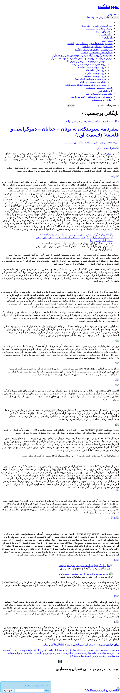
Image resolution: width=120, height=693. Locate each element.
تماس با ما (107, 40)
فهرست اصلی (111, 17)
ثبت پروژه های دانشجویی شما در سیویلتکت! (90, 43)
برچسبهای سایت (103, 31)
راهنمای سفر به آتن (78, 653)
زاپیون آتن (43, 653)
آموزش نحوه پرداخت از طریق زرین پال (86, 61)
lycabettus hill (65, 650)
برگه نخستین (105, 34)
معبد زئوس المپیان (94, 656)
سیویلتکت (108, 6)
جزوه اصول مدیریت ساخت (92, 67)
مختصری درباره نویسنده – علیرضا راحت (91, 96)
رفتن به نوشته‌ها (95, 17)
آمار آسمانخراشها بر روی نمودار (96, 25)
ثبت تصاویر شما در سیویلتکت (97, 46)
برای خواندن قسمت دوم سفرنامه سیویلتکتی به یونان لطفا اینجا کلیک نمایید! (80, 644)
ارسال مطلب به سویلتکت (99, 28)
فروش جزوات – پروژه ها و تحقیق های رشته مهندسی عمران (81, 58)
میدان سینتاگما (77, 656)
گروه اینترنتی (105, 90)
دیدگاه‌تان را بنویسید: (73, 142)
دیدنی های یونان (95, 653)
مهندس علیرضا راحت (95, 142)
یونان (109, 153)
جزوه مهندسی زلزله (95, 73)
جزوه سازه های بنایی (95, 70)
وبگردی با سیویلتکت (102, 99)
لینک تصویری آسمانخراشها (99, 93)
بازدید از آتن (39, 650)
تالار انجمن (107, 37)
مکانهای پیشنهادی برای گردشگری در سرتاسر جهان (92, 121)
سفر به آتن (34, 653)
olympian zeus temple (82, 650)
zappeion (114, 650)
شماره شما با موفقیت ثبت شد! (96, 52)
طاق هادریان (109, 656)
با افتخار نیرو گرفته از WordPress (102, 690)
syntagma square (101, 650)
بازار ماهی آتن (51, 650)
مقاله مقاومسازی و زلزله (93, 82)
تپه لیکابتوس (28, 650)
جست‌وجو (113, 14)
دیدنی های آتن (15, 650)
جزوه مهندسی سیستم (94, 76)
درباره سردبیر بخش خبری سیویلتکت (93, 49)
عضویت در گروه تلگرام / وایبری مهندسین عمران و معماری (82, 55)
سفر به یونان (23, 653)
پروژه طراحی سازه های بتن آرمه (89, 64)
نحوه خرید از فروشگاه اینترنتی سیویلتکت (85, 85)
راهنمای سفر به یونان (58, 653)
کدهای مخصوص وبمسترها (99, 88)
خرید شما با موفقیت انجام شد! (90, 79)
